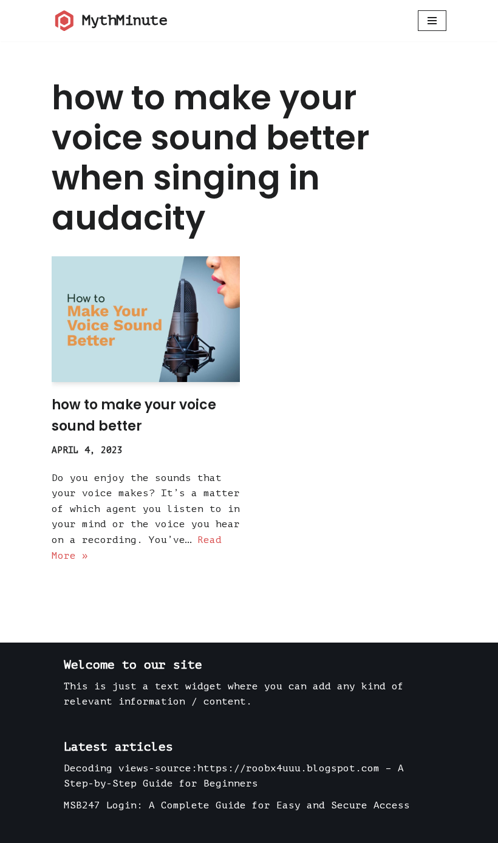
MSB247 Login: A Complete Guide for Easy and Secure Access (237, 805)
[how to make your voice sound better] (146, 319)
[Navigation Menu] (432, 20)
